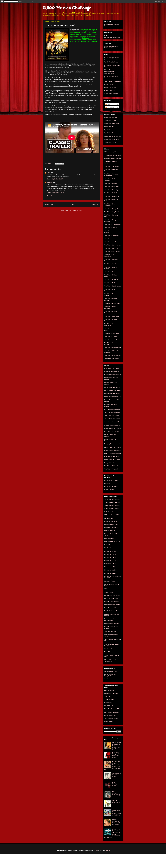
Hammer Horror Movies (111, 601)
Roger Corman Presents (111, 623)
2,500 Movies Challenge (67, 8)
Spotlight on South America (112, 136)
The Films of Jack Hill (110, 227)
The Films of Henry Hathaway (110, 220)
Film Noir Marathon (110, 548)
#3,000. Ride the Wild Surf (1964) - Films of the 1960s (116, 812)
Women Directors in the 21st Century (111, 660)
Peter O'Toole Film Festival (112, 453)
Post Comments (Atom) (75, 210)
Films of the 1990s (110, 567)
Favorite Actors (108, 84)
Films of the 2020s (110, 573)
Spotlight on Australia (110, 117)
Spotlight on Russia (110, 133)
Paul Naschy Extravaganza (112, 158)
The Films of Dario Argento (112, 190)
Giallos (106, 589)
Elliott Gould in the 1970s (112, 709)
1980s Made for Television (112, 502)
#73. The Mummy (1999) (60, 25)
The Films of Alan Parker (111, 166)
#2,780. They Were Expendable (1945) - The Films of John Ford (112, 765)
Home (72, 204)
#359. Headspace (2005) (115, 784)
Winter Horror (108, 721)
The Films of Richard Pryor (112, 466)
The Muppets (108, 649)
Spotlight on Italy (109, 126)
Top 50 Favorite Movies (111, 62)
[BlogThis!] (58, 164)
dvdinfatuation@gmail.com (112, 37)
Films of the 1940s (110, 551)
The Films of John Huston (112, 251)
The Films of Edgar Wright (112, 196)
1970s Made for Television (112, 499)
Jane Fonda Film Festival (112, 412)
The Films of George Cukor (112, 209)
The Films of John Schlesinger (109, 255)
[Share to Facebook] (61, 164)
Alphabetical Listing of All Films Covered (111, 46)
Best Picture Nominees (111, 524)
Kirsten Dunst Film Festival (112, 428)
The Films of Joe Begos (111, 242)
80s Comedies (108, 518)
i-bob (97, 850)
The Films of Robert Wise (112, 303)
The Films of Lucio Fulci (111, 272)
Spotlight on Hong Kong (111, 123)
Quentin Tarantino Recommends (109, 619)
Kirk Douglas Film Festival (112, 425)
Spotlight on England (110, 120)
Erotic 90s (107, 545)
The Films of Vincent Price (112, 469)
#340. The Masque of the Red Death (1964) (116, 755)
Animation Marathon (110, 521)
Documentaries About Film (112, 541)
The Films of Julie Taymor (112, 264)
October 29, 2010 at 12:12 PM (55, 179)
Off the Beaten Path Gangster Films (110, 675)
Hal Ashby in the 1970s (111, 598)
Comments (110, 107)
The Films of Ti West (110, 336)
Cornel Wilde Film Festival (112, 387)
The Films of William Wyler (112, 355)
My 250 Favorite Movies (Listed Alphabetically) (111, 58)
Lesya (48, 172)
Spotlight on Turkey (110, 142)
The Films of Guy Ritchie (111, 212)
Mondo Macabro (109, 489)
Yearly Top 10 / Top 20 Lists (112, 81)
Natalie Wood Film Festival (112, 447)
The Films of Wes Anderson (112, 347)
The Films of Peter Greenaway (110, 290)
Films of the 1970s (110, 560)
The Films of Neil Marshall (112, 283)
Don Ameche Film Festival (112, 393)
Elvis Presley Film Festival (112, 409)
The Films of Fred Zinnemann (109, 204)
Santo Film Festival (110, 631)
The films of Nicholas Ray (112, 358)
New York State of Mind (111, 611)
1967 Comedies (109, 690)
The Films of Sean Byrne (111, 316)
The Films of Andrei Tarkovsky (110, 179)
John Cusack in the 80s (111, 712)
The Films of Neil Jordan (111, 280)
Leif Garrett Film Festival (111, 431)
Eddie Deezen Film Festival (112, 396)
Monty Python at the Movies (112, 444)
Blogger (108, 850)
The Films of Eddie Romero (112, 193)
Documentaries (109, 538)
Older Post (94, 204)
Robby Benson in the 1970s (112, 715)
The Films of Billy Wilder (111, 186)
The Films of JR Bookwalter (112, 224)
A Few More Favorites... (111, 93)
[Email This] (56, 164)
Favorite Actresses (110, 87)
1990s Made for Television (112, 505)
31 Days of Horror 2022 (111, 515)
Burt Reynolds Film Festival (112, 374)
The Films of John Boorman (112, 245)
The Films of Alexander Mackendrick (111, 174)
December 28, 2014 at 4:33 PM (55, 192)
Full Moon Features (110, 581)
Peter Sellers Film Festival (112, 456)
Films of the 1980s (110, 563)
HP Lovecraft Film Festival (112, 595)
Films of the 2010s (110, 570)
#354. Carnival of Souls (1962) (116, 774)
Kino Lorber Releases (110, 486)
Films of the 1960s (110, 557)
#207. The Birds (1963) (116, 801)
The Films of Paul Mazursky (112, 286)
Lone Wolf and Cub (110, 608)
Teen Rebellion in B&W (111, 718)
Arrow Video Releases (111, 480)
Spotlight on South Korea (112, 139)
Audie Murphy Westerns (111, 371)
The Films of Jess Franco (112, 239)
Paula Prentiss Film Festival (112, 450)
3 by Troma (107, 696)
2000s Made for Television (112, 508)
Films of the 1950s (110, 554)
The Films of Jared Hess (111, 235)
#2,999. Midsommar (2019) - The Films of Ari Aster (116, 823)
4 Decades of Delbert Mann (112, 155)
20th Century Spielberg (111, 152)
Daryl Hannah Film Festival (112, 390)
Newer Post (49, 204)
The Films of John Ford (111, 248)
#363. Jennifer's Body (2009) (116, 793)
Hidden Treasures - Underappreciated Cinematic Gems (110, 71)
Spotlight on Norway (110, 130)
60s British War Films (110, 671)
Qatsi (105, 679)
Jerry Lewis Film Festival (111, 415)
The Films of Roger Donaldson (110, 307)
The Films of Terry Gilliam (112, 333)
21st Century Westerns (111, 693)
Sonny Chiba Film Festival (112, 463)
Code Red (107, 483)
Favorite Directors (109, 90)
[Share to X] (59, 164)
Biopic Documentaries (111, 527)
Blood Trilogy (108, 702)
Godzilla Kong (108, 592)
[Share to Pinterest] (63, 164)
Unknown (49, 182)
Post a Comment (52, 196)
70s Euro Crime (109, 699)
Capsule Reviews (109, 530)
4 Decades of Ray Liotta (111, 368)
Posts (108, 104)
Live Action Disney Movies (112, 604)
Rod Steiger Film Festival (112, 459)
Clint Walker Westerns (111, 706)
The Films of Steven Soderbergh (110, 324)
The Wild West (108, 652)
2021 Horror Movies (110, 512)
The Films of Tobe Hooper (112, 340)
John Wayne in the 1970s (112, 422)
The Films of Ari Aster (110, 183)
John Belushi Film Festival (112, 418)
